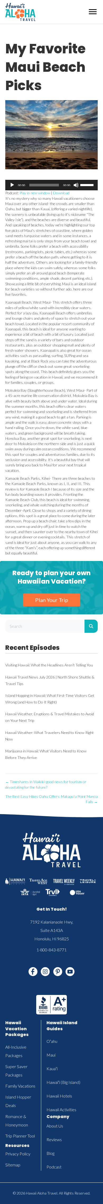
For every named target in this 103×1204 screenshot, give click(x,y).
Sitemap (12, 1164)
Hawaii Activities (61, 1109)
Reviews (54, 1139)
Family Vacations (20, 1085)
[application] (51, 185)
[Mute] (76, 185)
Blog (50, 1153)
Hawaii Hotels (59, 1095)
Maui (50, 1054)
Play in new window (35, 193)
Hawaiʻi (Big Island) (63, 1082)
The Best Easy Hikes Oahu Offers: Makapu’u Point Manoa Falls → (51, 799)
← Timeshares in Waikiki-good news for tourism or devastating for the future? (45, 784)
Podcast (54, 1166)
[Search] (91, 626)
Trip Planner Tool (20, 1135)
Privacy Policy (17, 1153)
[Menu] (93, 11)
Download (61, 193)
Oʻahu (51, 1041)
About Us (54, 1125)
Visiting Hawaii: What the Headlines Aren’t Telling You (49, 665)
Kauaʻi (52, 1068)
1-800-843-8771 (51, 949)
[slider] (87, 184)
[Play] (12, 185)
